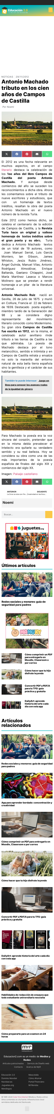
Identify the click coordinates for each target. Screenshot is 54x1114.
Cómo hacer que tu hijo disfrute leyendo (38, 672)
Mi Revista (33, 1085)
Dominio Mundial (9, 1078)
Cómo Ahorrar (35, 1078)
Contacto (18, 1067)
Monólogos (6, 1088)
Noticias (7, 76)
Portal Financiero (36, 1081)
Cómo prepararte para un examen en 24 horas (23, 1035)
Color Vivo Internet (20, 1097)
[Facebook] (25, 2)
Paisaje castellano (25, 474)
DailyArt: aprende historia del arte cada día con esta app (37, 704)
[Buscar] (48, 514)
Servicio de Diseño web (38, 1063)
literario (7, 170)
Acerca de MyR (33, 1067)
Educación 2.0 (8, 1075)
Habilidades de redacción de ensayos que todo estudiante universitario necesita (25, 996)
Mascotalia (34, 1075)
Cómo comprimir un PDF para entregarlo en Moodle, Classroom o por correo (38, 658)
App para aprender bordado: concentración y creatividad (26, 804)
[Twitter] (29, 2)
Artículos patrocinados (13, 1063)
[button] (51, 9)
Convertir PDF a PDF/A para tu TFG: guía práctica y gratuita (37, 688)
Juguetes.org (7, 1085)
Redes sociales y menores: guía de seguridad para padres (24, 603)
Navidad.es (6, 1081)
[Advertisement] (27, 45)
